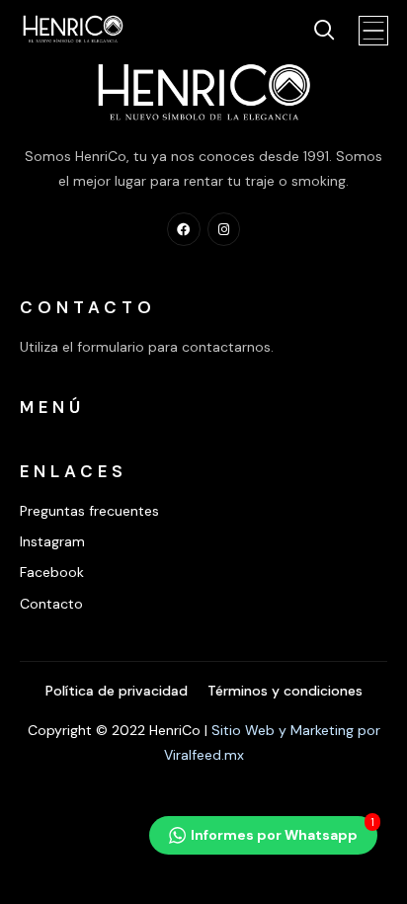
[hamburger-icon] (375, 33)
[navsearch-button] (315, 31)
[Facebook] (184, 229)
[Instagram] (224, 229)
